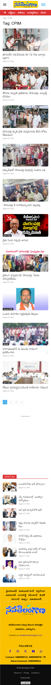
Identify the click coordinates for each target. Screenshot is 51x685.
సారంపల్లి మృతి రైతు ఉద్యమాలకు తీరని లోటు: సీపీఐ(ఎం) (25, 133)
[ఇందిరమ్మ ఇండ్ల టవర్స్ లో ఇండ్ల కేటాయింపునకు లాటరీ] (9, 552)
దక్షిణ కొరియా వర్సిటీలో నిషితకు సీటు (32, 524)
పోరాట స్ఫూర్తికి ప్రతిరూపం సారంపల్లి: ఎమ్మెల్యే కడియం (25, 94)
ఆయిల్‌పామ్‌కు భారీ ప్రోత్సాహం (32, 483)
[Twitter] (25, 651)
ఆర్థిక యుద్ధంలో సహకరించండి (32, 574)
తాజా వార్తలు (7, 88)
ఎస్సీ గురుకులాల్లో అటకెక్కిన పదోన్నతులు (31, 498)
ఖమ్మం (5, 165)
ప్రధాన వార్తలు (7, 235)
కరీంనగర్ (6, 344)
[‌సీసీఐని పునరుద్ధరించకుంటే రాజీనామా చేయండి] (25, 372)
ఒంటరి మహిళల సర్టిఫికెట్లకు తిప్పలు (20, 313)
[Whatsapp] (41, 651)
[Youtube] (33, 651)
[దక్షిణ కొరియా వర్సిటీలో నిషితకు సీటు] (9, 526)
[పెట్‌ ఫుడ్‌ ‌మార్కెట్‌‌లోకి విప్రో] (9, 513)
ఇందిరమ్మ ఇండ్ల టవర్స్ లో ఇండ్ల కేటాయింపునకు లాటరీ (32, 550)
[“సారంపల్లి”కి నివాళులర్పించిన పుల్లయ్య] (25, 190)
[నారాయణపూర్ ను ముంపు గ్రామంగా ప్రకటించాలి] (25, 334)
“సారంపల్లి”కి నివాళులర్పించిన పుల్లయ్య (21, 205)
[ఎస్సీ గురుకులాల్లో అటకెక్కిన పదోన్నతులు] (9, 500)
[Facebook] (10, 651)
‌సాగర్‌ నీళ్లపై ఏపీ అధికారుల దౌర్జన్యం (30, 537)
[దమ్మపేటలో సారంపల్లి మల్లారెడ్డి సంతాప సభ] (25, 155)
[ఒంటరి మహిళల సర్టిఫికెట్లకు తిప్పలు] (25, 299)
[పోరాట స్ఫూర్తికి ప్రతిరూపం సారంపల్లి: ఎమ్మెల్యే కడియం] (25, 78)
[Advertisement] (25, 443)
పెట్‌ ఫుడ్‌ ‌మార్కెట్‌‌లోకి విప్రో (30, 509)
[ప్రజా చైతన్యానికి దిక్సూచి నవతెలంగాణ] (9, 565)
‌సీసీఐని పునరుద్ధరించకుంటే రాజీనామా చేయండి (25, 387)
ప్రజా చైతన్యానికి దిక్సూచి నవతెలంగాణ (29, 563)
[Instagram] (18, 651)
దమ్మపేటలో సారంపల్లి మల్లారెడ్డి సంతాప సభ (24, 170)
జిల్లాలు (5, 127)
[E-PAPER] (43, 5)
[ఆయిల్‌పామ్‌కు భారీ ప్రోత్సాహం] (9, 487)
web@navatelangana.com (30, 635)
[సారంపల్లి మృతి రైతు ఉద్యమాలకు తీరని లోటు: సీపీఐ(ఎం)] (25, 116)
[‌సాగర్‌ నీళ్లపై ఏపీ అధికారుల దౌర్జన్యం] (9, 539)
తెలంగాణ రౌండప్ (8, 50)
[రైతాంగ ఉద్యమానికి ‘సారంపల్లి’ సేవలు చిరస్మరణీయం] (25, 260)
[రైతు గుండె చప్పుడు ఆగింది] (25, 225)
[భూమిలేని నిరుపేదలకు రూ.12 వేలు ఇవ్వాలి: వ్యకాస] (25, 39)
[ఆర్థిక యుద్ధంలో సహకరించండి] (9, 578)
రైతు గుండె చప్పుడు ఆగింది (15, 240)
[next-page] (21, 402)
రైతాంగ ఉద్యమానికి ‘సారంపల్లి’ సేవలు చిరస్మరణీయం (21, 276)
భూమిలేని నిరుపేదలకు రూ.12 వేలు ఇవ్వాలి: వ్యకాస (24, 56)
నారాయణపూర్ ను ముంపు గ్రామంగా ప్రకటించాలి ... (25, 350)
